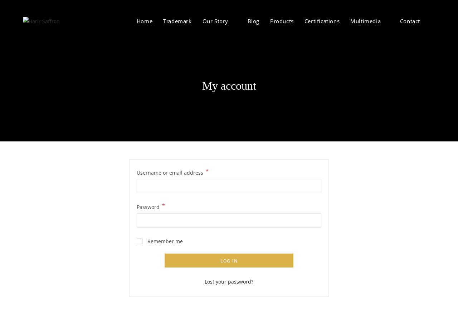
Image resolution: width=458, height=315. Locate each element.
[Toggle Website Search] (432, 21)
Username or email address (173, 172)
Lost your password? (229, 281)
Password (151, 206)
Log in (229, 261)
